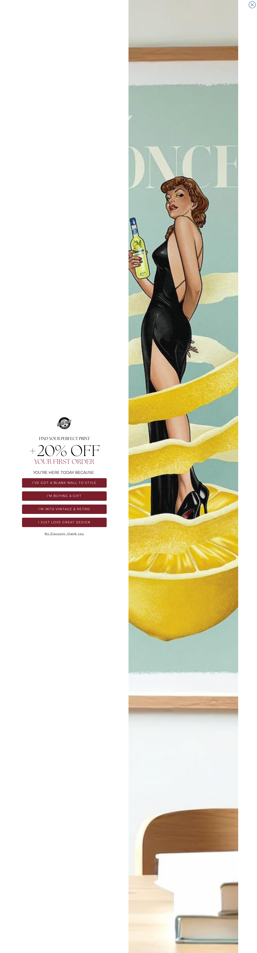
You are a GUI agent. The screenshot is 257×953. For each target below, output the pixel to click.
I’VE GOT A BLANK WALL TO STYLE (64, 483)
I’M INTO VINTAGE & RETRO (64, 509)
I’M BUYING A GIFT (64, 496)
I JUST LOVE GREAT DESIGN (64, 522)
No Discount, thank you (64, 533)
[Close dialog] (252, 5)
